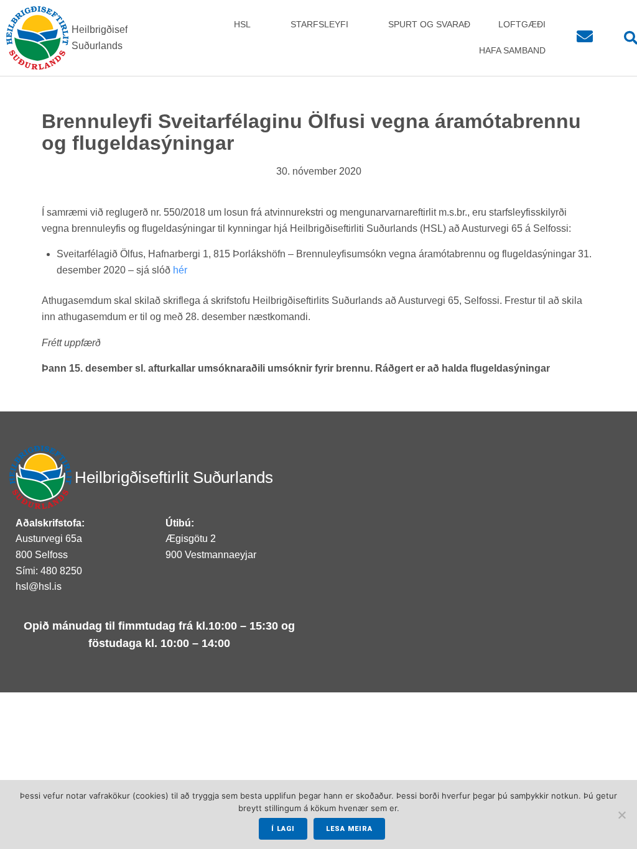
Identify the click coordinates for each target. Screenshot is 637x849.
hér (180, 270)
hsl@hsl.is (39, 586)
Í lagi (283, 829)
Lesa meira (349, 829)
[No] (621, 815)
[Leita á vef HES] (623, 38)
